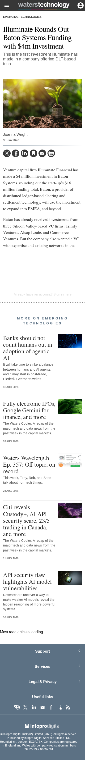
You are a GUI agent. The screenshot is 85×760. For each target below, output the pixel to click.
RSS (68, 707)
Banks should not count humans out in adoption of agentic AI (27, 347)
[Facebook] (15, 153)
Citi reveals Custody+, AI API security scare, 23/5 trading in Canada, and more (26, 520)
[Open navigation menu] (4, 5)
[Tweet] (7, 153)
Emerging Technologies (22, 17)
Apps (59, 707)
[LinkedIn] (24, 153)
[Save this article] (33, 153)
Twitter (25, 707)
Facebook (51, 707)
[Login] (80, 5)
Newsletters (42, 707)
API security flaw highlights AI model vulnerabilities (27, 581)
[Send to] (42, 153)
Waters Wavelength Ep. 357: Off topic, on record (29, 464)
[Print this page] (51, 153)
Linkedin (34, 707)
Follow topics (17, 707)
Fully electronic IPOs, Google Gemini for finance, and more (29, 410)
